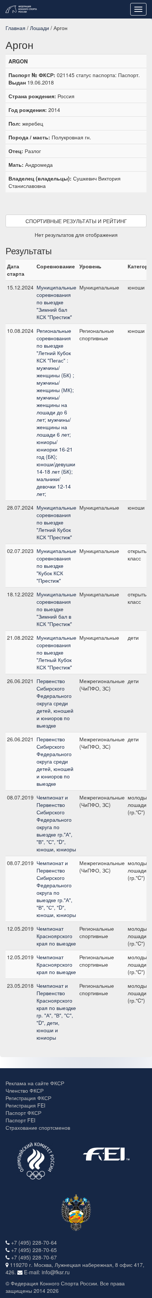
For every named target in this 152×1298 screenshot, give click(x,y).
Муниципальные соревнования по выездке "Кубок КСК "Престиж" (56, 565)
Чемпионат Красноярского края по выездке (56, 936)
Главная (15, 28)
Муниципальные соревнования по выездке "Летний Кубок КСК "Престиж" (56, 522)
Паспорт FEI (20, 1120)
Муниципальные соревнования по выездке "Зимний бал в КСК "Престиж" (56, 609)
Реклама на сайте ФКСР (35, 1083)
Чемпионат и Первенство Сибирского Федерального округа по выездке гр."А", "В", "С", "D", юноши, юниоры (56, 823)
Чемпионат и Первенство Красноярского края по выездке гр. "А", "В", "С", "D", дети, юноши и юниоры (56, 1011)
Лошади (39, 28)
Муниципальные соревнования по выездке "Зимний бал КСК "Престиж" (56, 302)
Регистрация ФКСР (28, 1098)
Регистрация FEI (25, 1105)
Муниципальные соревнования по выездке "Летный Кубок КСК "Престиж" (56, 652)
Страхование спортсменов (38, 1127)
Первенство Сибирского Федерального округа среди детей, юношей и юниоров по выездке (55, 703)
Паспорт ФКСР (23, 1112)
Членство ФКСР (25, 1090)
